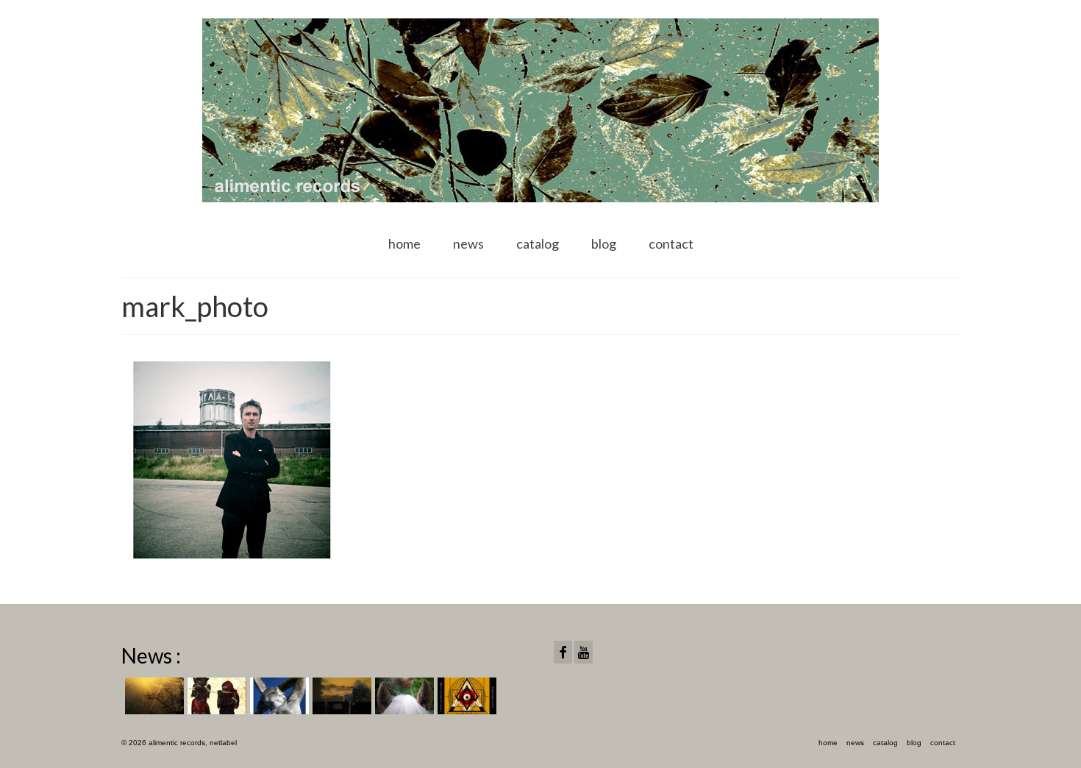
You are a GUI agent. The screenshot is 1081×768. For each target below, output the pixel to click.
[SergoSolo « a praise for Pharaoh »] (215, 696)
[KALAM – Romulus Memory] (277, 696)
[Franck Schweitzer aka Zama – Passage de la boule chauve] (402, 696)
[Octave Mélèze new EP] (340, 696)
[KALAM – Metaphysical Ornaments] (465, 696)
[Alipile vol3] (152, 696)
